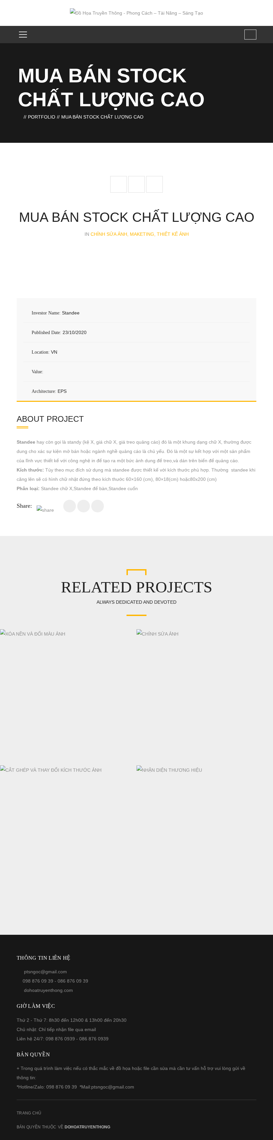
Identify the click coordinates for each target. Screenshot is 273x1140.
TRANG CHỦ (29, 1113)
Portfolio (41, 117)
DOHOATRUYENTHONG (87, 1127)
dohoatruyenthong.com (48, 990)
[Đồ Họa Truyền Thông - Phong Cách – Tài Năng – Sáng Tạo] (136, 12)
